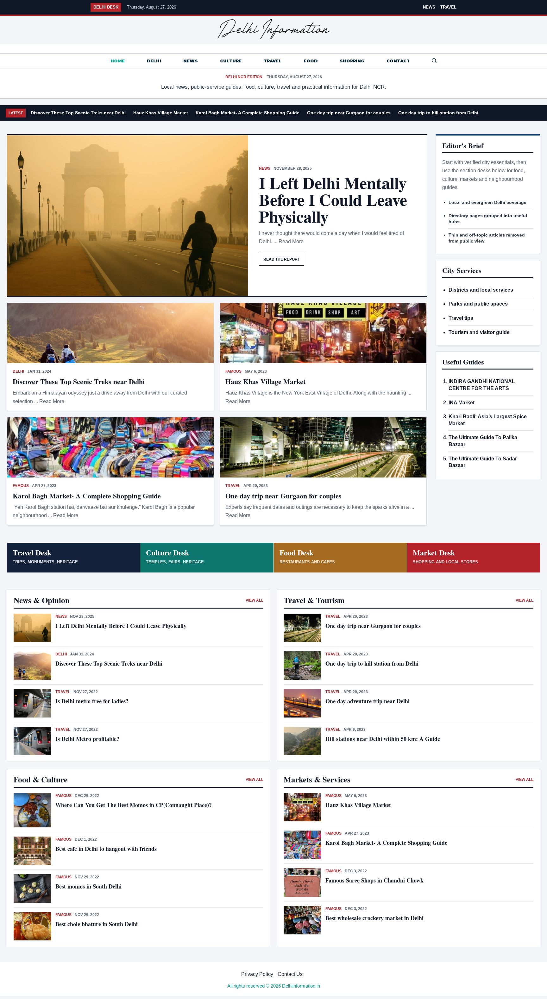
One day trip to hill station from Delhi (438, 112)
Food (311, 60)
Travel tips (461, 318)
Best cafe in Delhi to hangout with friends (106, 848)
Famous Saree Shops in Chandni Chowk (374, 880)
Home (117, 60)
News (429, 7)
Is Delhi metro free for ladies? (92, 701)
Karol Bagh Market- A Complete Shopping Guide (247, 112)
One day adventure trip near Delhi (367, 701)
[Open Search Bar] (434, 61)
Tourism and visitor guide (479, 332)
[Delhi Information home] (273, 29)
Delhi (154, 60)
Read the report (281, 259)
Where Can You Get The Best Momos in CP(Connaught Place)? (134, 805)
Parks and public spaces (478, 304)
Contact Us (290, 974)
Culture (231, 60)
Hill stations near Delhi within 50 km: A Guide (382, 739)
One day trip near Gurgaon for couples (349, 112)
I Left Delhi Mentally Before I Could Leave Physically (333, 199)
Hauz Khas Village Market (160, 112)
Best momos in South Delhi (88, 886)
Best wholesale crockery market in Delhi (374, 918)
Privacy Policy (257, 974)
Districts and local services (481, 290)
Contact (398, 60)
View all (254, 600)
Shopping (352, 60)
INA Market (462, 402)
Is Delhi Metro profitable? (87, 739)
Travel (448, 7)
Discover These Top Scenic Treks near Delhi (78, 112)
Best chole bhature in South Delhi (96, 924)
